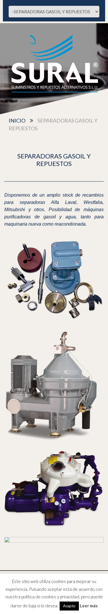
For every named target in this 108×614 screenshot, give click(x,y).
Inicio (17, 120)
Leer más (89, 605)
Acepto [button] (69, 606)
